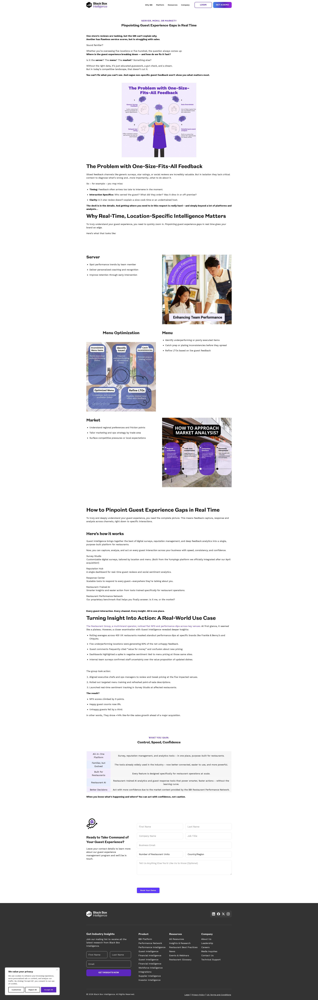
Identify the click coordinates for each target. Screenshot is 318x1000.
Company (185, 5)
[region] (32, 981)
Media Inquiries (209, 951)
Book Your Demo (148, 890)
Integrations (145, 971)
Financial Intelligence (150, 955)
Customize (16, 990)
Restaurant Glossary (180, 959)
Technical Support (211, 959)
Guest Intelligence (148, 951)
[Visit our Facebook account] (218, 913)
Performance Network (150, 943)
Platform (160, 5)
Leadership (207, 943)
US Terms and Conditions (219, 995)
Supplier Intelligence (150, 976)
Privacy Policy (198, 995)
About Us (206, 939)
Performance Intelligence (152, 947)
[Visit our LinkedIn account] (213, 913)
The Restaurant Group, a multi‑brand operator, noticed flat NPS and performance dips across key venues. (143, 626)
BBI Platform (145, 939)
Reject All (33, 990)
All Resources (176, 939)
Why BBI (148, 5)
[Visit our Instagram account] (228, 913)
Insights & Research (180, 943)
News (172, 951)
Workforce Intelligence (151, 967)
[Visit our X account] (223, 914)
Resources (172, 5)
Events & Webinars (179, 955)
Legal (187, 995)
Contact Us (207, 955)
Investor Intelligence (149, 980)
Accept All (48, 990)
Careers (205, 947)
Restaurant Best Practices (183, 947)
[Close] (57, 969)
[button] (203, 5)
